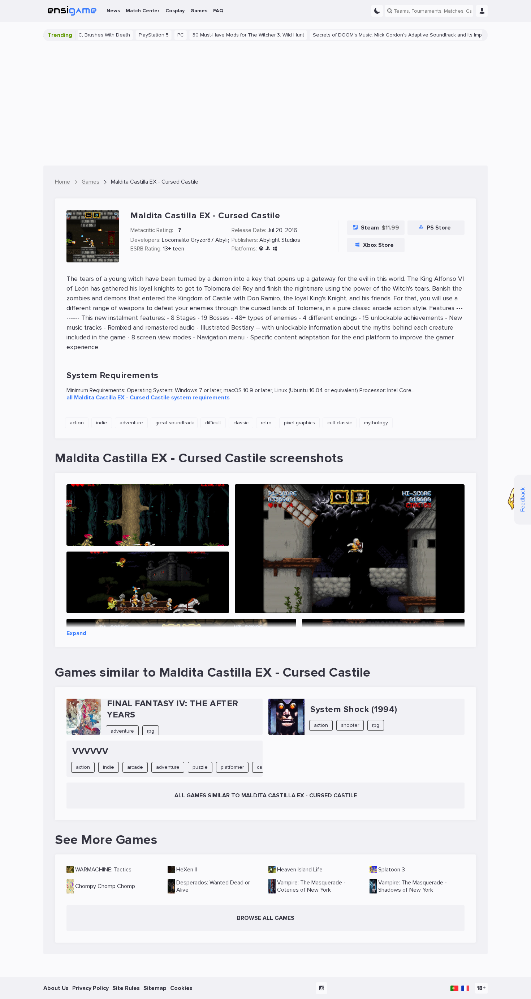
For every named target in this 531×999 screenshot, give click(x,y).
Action (77, 423)
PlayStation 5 (129, 35)
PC (156, 35)
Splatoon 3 (391, 869)
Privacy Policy (90, 988)
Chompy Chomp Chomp (105, 886)
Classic (241, 423)
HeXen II (186, 869)
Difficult (213, 423)
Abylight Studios (279, 240)
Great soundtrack (174, 423)
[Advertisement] (265, 103)
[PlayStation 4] (268, 248)
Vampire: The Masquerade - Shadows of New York (412, 886)
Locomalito (175, 240)
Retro (266, 423)
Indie (101, 423)
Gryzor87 (202, 240)
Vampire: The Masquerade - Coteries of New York (311, 886)
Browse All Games (265, 918)
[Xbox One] (261, 248)
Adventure (131, 423)
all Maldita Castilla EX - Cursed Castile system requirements (148, 397)
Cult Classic (339, 423)
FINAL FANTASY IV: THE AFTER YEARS (172, 709)
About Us (56, 988)
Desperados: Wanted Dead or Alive (213, 886)
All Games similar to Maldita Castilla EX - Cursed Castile (265, 795)
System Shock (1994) (353, 709)
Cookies (181, 988)
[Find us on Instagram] (321, 988)
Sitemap (155, 988)
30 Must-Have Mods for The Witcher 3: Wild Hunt (224, 35)
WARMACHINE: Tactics (103, 869)
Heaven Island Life (300, 869)
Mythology (376, 423)
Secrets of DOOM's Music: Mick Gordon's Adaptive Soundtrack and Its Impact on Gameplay (392, 35)
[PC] (274, 248)
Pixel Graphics (299, 423)
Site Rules (126, 988)
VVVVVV (90, 751)
